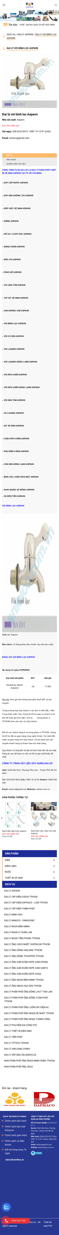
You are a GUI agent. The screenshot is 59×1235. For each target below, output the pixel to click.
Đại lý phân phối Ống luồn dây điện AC (26, 1007)
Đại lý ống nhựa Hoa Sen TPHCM (22, 986)
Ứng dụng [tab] (11, 160)
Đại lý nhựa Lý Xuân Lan (18, 932)
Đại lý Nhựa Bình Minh (17, 926)
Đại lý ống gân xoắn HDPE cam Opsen (26, 962)
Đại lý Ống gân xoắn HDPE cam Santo (26, 968)
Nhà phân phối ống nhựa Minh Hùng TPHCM (29, 1060)
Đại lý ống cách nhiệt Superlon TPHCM (27, 944)
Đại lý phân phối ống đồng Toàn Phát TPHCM (26, 999)
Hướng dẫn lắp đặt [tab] (16, 164)
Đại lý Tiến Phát (13, 1037)
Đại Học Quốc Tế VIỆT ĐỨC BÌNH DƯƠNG (35, 25)
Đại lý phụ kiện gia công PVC (20, 1025)
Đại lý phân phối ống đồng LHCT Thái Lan (28, 991)
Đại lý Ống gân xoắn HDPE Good (22, 974)
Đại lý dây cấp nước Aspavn (14, 831)
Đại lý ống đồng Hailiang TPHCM (23, 950)
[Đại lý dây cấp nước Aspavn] (15, 815)
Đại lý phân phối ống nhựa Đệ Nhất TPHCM (29, 1013)
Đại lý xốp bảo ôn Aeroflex (20, 1054)
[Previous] (2, 824)
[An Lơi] (29, 5)
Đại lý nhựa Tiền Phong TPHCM (22, 938)
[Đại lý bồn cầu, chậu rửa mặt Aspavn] (44, 815)
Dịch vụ (11, 34)
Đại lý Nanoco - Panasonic (19, 920)
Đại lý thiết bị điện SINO (18, 1031)
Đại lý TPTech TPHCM (16, 1043)
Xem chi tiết (7, 836)
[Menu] (4, 4)
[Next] (57, 824)
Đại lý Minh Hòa (13, 914)
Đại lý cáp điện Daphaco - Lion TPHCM (26, 902)
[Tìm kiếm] (56, 5)
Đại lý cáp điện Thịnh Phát (19, 908)
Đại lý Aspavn (25, 34)
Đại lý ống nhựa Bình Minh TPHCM (23, 980)
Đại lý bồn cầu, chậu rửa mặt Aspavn (43, 832)
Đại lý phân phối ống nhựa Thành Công (27, 1019)
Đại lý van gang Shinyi (17, 1048)
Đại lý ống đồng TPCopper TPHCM (24, 956)
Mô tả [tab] (9, 155)
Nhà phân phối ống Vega (18, 1066)
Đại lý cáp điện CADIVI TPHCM (20, 896)
